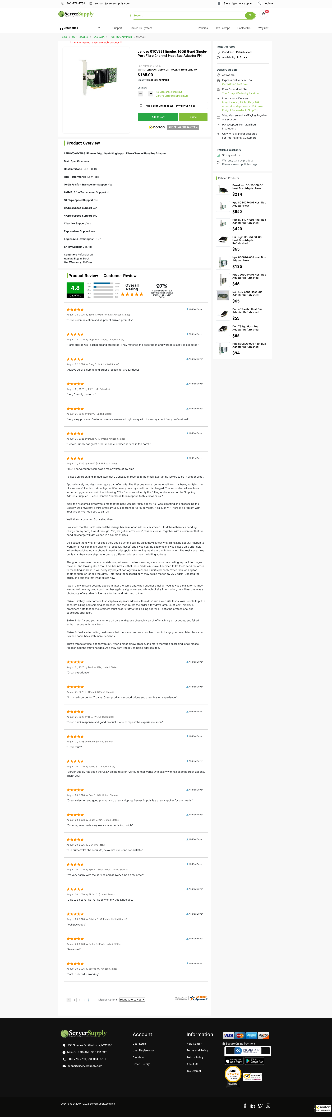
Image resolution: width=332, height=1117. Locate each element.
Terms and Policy (197, 1050)
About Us (192, 1064)
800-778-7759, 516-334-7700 (86, 1059)
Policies (203, 28)
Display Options (108, 999)
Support (117, 28)
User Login (139, 1043)
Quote (193, 117)
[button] (322, 1108)
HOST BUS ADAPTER (121, 36)
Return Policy (195, 1057)
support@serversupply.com (112, 3)
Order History (141, 1064)
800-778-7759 (75, 3)
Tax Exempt (223, 28)
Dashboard (139, 1057)
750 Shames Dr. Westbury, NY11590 (89, 1045)
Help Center (194, 1043)
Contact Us (244, 28)
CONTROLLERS (80, 36)
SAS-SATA (99, 36)
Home (64, 36)
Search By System (141, 28)
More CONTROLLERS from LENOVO (177, 69)
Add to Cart (158, 117)
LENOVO (151, 69)
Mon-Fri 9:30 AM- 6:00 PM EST (87, 1052)
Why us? (263, 28)
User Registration (144, 1050)
